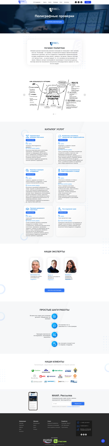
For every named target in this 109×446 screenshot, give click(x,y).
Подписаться (78, 403)
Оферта (21, 427)
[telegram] (79, 2)
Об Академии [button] (37, 2)
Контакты (66, 2)
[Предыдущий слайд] (24, 95)
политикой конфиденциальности (73, 406)
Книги (49, 2)
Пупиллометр (64, 427)
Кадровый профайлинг (53, 423)
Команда (55, 2)
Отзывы (35, 429)
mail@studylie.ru (84, 425)
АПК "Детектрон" (65, 425)
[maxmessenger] (81, 2)
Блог (61, 2)
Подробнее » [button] (33, 279)
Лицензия (21, 425)
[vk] (76, 2)
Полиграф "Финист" (66, 423)
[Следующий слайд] (85, 95)
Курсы (44, 2)
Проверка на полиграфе (53, 425)
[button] (54, 22)
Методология (36, 423)
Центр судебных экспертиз (54, 427)
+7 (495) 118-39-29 (84, 422)
